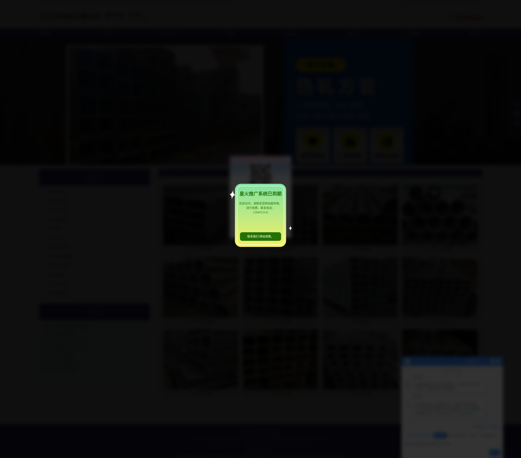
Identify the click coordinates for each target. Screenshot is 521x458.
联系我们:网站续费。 (260, 236)
